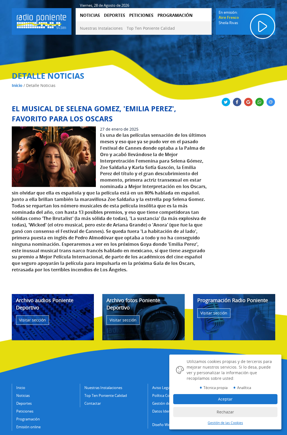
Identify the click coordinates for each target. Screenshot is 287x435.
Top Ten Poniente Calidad (151, 28)
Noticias (23, 395)
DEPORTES (114, 15)
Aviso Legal (161, 387)
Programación (28, 419)
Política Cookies (165, 395)
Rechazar (225, 412)
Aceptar (225, 399)
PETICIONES (141, 15)
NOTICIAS (90, 15)
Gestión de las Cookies (225, 422)
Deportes (24, 403)
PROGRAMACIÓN (175, 15)
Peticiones (24, 411)
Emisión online (28, 426)
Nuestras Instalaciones (101, 28)
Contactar (92, 403)
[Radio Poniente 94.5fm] (41, 20)
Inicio (17, 85)
